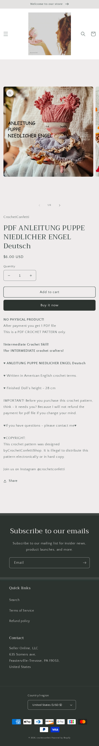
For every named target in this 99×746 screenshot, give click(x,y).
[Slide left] (39, 205)
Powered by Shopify (61, 738)
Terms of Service (21, 611)
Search (14, 600)
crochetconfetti (44, 738)
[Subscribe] (84, 562)
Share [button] (13, 481)
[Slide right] (60, 205)
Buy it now (49, 305)
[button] (6, 34)
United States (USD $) (47, 705)
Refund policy (19, 621)
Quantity (9, 266)
